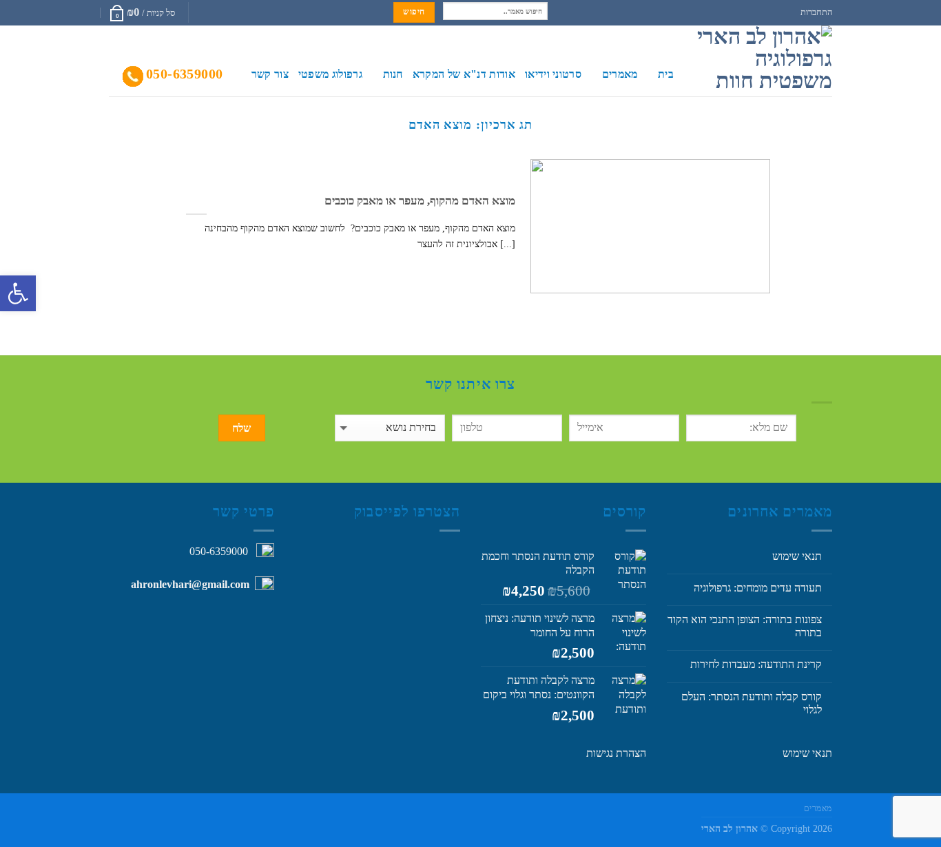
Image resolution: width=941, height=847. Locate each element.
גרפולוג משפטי (330, 74)
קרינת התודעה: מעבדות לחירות (756, 664)
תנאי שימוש (797, 556)
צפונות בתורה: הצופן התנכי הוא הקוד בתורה (745, 626)
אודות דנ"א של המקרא (464, 74)
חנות (393, 74)
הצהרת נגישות (616, 753)
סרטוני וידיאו (553, 74)
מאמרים (619, 74)
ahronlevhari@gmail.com (190, 584)
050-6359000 (184, 73)
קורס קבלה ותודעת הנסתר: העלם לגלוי (751, 703)
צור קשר (270, 74)
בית (666, 74)
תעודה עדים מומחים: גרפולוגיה (758, 588)
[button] (18, 293)
